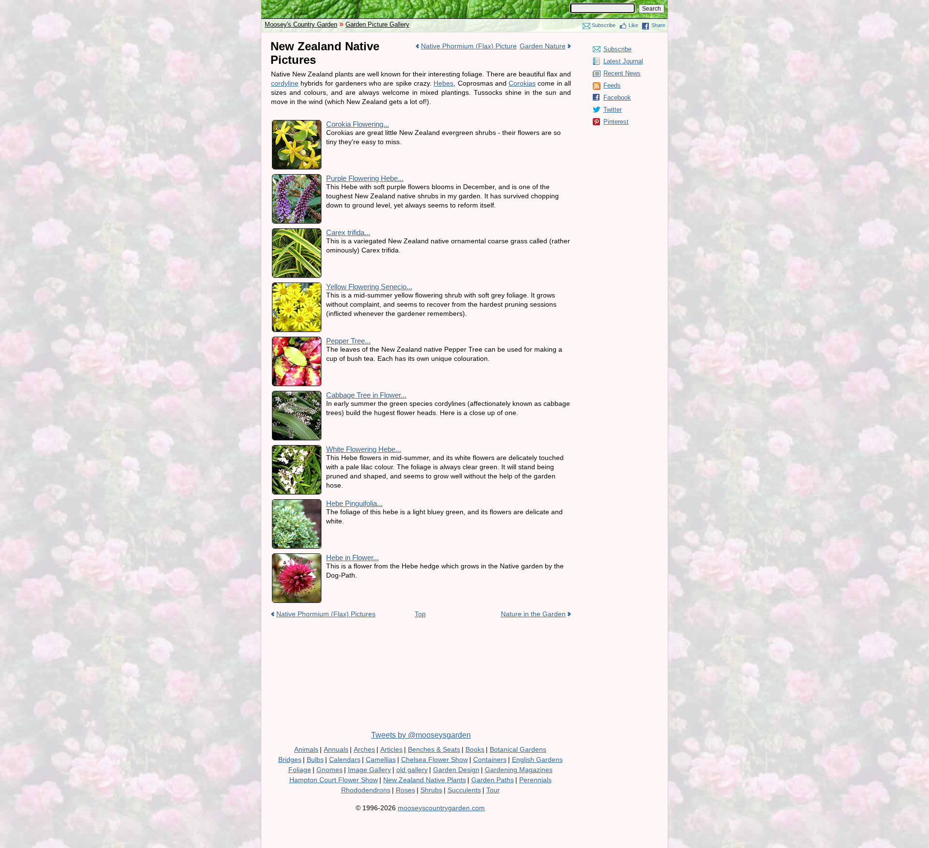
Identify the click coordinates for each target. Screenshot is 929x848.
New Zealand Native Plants (424, 780)
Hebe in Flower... (352, 557)
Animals (306, 749)
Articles (391, 749)
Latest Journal (623, 61)
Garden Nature (543, 46)
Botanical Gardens (518, 749)
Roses (405, 790)
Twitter (612, 109)
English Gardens (537, 759)
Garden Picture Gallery (377, 24)
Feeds (612, 85)
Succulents (464, 790)
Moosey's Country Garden (301, 24)
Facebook (617, 97)
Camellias (381, 759)
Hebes (443, 83)
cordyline (285, 83)
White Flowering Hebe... (363, 449)
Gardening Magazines (519, 770)
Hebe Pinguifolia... (354, 503)
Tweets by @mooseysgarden (421, 735)
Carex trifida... (348, 232)
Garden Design (456, 770)
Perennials (535, 780)
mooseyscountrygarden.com (441, 808)
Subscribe (603, 25)
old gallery (412, 770)
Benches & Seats (434, 749)
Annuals (336, 749)
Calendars (344, 759)
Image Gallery (369, 770)
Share (658, 25)
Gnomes (329, 770)
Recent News (622, 73)
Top (420, 614)
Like (633, 25)
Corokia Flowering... (357, 124)
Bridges (289, 759)
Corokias (522, 83)
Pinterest (616, 121)
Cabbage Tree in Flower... (366, 395)
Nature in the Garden (533, 614)
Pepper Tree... (348, 341)
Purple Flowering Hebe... (365, 178)
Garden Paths (492, 780)
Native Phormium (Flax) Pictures (325, 614)
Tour (493, 790)
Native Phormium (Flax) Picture (469, 46)
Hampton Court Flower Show (333, 780)
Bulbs (315, 759)
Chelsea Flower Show (434, 759)
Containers (490, 759)
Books (474, 749)
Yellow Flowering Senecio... (369, 287)
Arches (364, 749)
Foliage (299, 770)
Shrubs (431, 790)
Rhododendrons (365, 790)
